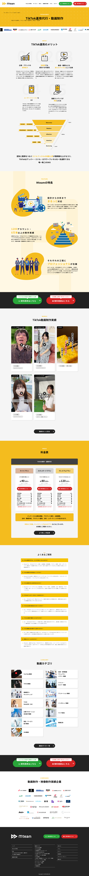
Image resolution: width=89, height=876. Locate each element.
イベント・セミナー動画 (41, 859)
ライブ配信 (38, 864)
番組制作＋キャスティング (41, 850)
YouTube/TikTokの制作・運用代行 (20, 852)
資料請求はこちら (66, 3)
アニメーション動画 (40, 861)
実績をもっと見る (44, 431)
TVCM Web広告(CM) (40, 852)
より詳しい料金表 (44, 533)
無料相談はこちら (80, 3)
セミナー (55, 3)
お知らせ (59, 846)
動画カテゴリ (37, 846)
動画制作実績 (14, 857)
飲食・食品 (69, 365)
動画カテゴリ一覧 (44, 746)
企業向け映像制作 (16, 854)
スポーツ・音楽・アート (41, 416)
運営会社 (59, 859)
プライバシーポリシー (62, 856)
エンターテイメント (18, 368)
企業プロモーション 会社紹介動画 (43, 853)
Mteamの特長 (29, 3)
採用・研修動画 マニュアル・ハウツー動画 (44, 858)
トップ (13, 846)
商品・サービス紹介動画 (41, 855)
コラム (51, 3)
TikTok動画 (16, 366)
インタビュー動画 (39, 862)
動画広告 (38, 865)
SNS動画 (38, 856)
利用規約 (59, 854)
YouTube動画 (39, 847)
